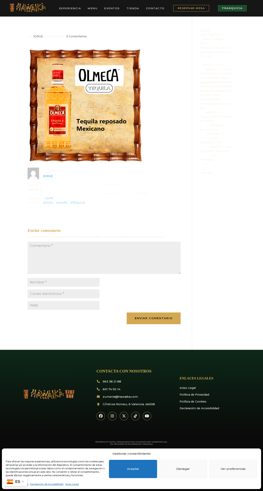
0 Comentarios (76, 36)
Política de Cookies (193, 401)
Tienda (132, 8)
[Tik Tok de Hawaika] (135, 416)
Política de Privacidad (194, 394)
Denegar (183, 469)
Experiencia (70, 8)
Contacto (155, 8)
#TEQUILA (78, 202)
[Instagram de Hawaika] (112, 416)
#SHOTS (62, 202)
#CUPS (48, 202)
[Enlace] (27, 11)
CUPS (49, 198)
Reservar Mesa (191, 8)
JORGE (38, 36)
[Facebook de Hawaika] (100, 416)
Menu (92, 8)
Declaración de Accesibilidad (46, 484)
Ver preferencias (233, 469)
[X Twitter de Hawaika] (124, 416)
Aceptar (133, 469)
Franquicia (232, 8)
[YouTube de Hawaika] (147, 416)
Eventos (112, 8)
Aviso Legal (72, 484)
